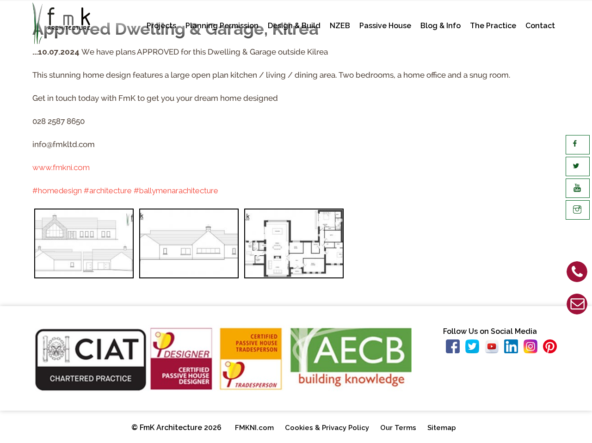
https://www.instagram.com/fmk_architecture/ (533, 348)
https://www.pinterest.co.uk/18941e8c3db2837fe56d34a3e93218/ (552, 348)
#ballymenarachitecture (176, 190)
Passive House (385, 25)
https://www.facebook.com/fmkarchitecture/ (455, 348)
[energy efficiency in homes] (84, 246)
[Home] (61, 41)
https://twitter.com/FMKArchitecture (475, 348)
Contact (540, 25)
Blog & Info (440, 25)
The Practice (493, 25)
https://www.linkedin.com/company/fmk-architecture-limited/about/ (514, 348)
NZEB (340, 25)
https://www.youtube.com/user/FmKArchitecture (494, 348)
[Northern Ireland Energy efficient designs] (294, 246)
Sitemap (441, 428)
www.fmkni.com (61, 167)
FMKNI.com (254, 428)
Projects (161, 25)
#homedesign (57, 190)
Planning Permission (222, 25)
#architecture (108, 190)
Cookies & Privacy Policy (327, 428)
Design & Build (294, 25)
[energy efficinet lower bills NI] (189, 246)
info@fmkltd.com (492, 307)
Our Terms (398, 428)
